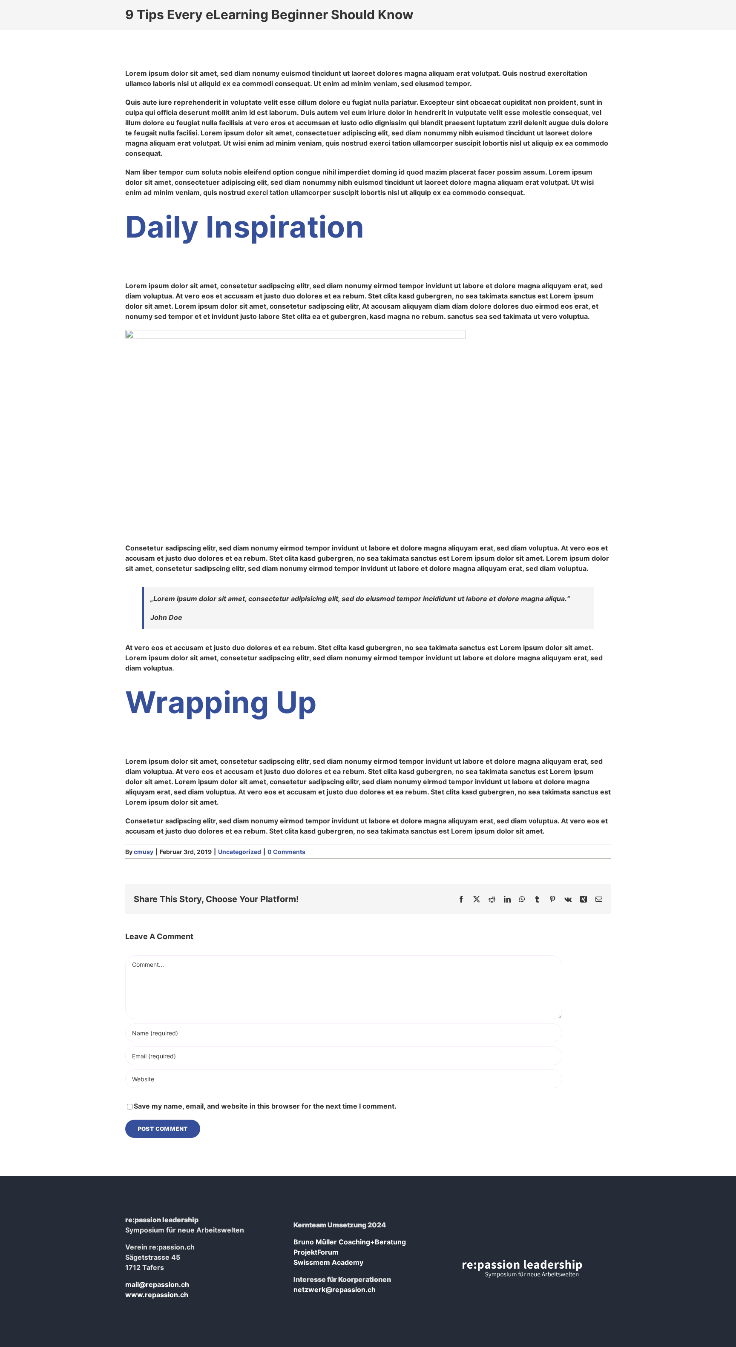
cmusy (143, 851)
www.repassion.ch (156, 1294)
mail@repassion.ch (157, 1284)
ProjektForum (316, 1252)
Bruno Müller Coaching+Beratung (349, 1242)
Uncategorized (239, 851)
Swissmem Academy (328, 1262)
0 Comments (286, 851)
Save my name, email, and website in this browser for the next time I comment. (265, 1106)
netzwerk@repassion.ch (334, 1289)
